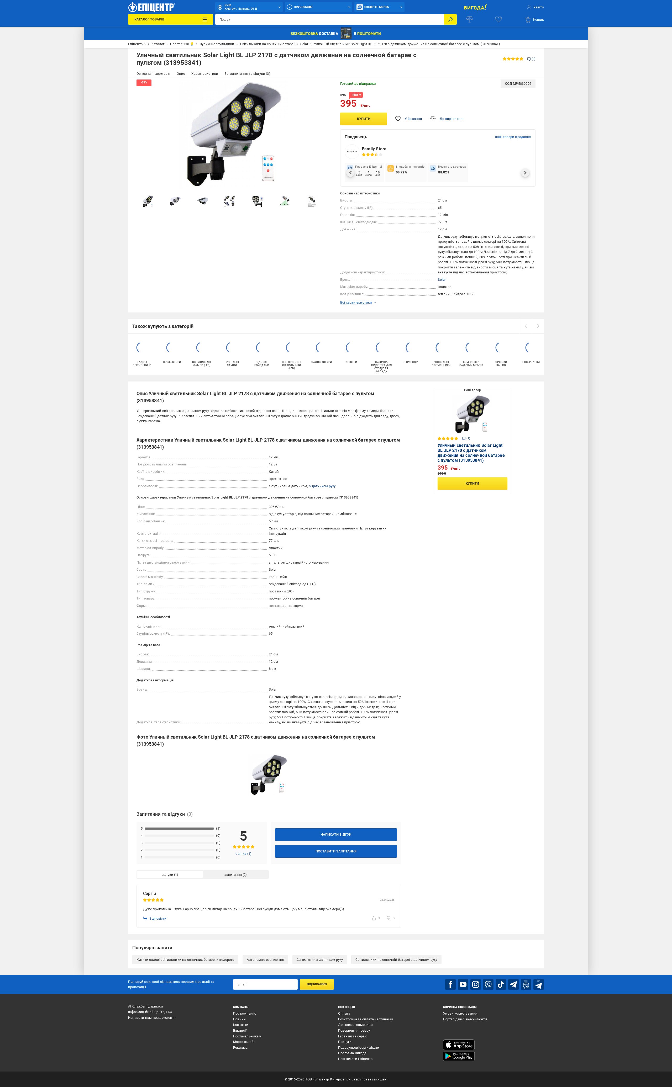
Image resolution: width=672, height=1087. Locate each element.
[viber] (488, 984)
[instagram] (475, 984)
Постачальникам (247, 1036)
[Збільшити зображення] (324, 87)
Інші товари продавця (513, 137)
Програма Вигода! (352, 1053)
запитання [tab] (233, 875)
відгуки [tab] (167, 875)
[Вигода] (475, 7)
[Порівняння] (469, 19)
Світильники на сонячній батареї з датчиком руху (396, 960)
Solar (442, 280)
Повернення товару (354, 1030)
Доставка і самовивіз (355, 1025)
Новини (239, 1019)
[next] (538, 326)
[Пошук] (450, 19)
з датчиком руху (322, 486)
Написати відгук (336, 834)
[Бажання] (498, 19)
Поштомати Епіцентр (355, 1059)
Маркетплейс (244, 1042)
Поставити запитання (336, 851)
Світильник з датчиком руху (320, 960)
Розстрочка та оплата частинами (365, 1019)
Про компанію (244, 1013)
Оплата (344, 1013)
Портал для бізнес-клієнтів (465, 1019)
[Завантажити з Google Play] (459, 1056)
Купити (363, 119)
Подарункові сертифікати (359, 1047)
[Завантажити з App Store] (459, 1045)
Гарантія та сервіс (353, 1036)
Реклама (240, 1047)
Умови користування (460, 1013)
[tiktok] (501, 984)
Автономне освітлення (265, 960)
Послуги (344, 1042)
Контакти (241, 1025)
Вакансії (240, 1030)
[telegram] (513, 984)
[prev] (526, 326)
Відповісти (157, 918)
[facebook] (450, 984)
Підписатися (317, 984)
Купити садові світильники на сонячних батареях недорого (185, 960)
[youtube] (463, 984)
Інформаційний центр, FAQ (150, 1012)
